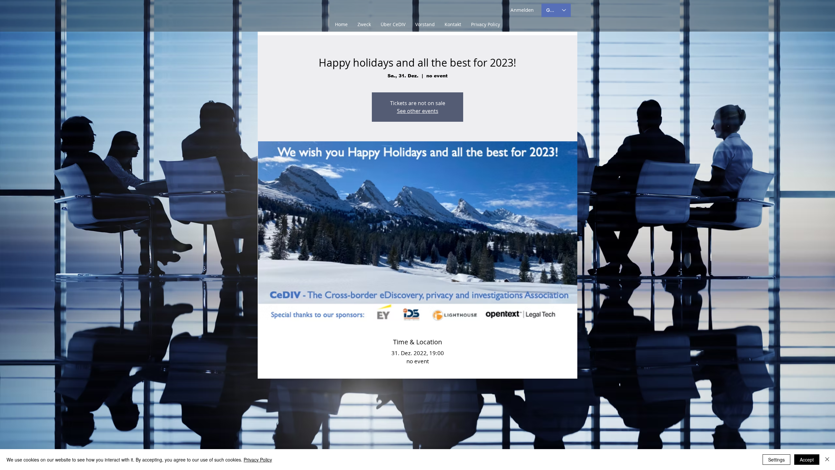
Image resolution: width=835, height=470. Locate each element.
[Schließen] (827, 459)
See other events (417, 111)
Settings (776, 459)
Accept (807, 459)
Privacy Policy (258, 459)
